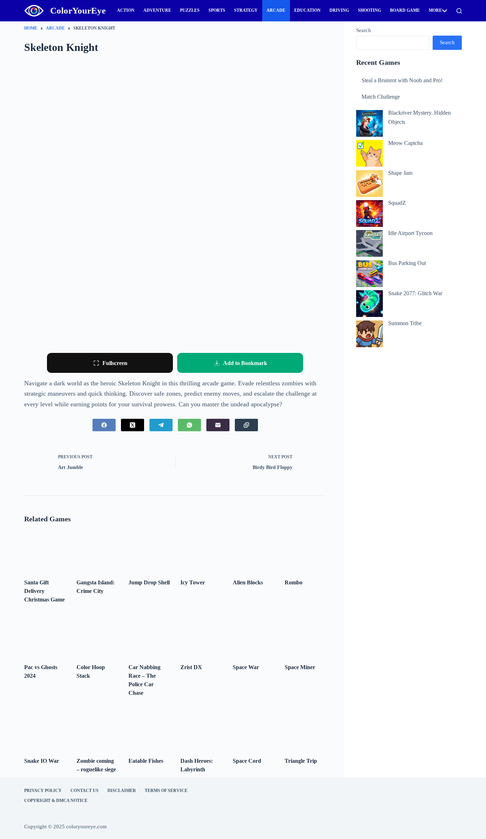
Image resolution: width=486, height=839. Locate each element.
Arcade (275, 10)
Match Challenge (380, 97)
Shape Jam (400, 173)
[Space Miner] (305, 635)
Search (363, 30)
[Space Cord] (253, 728)
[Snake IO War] (44, 728)
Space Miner (300, 667)
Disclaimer (121, 790)
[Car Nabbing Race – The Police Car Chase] (149, 635)
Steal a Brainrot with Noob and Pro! (402, 80)
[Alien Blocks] (253, 550)
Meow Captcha (405, 143)
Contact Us (84, 790)
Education (307, 10)
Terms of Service (166, 790)
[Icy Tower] (201, 550)
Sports (216, 10)
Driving (339, 10)
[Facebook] (104, 425)
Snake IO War (41, 761)
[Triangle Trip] (305, 728)
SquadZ (397, 203)
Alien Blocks (248, 582)
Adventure (157, 10)
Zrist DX (191, 667)
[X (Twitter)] (132, 425)
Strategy (246, 10)
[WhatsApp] (189, 425)
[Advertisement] (409, 373)
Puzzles (190, 10)
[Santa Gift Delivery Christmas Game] (44, 550)
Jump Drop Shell (149, 582)
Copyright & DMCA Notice (56, 800)
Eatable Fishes (145, 761)
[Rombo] (305, 550)
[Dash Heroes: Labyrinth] (201, 728)
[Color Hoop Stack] (97, 635)
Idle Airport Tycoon (410, 233)
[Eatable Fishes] (149, 728)
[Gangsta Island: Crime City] (97, 550)
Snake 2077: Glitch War (415, 293)
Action (125, 10)
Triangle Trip (301, 761)
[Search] (459, 11)
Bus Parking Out (407, 263)
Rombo (293, 582)
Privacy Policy (43, 790)
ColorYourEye (78, 10)
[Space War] (253, 635)
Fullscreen (114, 363)
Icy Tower (192, 582)
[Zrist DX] (201, 635)
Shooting (369, 10)
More (435, 10)
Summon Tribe (405, 323)
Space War (246, 667)
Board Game (405, 10)
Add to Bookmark (245, 363)
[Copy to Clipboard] (246, 425)
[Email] (217, 425)
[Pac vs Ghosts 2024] (44, 635)
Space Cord (247, 761)
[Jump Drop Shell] (149, 550)
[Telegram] (161, 425)
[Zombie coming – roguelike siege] (97, 728)
